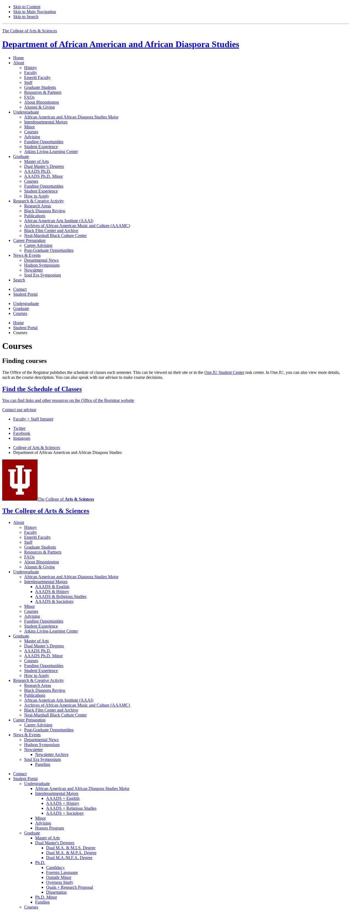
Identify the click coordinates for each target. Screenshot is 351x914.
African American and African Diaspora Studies (120, 44)
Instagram (21, 438)
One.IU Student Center (224, 372)
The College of (66, 499)
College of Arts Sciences (36, 447)
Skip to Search (25, 16)
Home (18, 57)
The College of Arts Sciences (29, 31)
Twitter (19, 428)
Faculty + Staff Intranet (33, 419)
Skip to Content (26, 6)
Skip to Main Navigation (34, 11)
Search (19, 280)
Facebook (21, 433)
